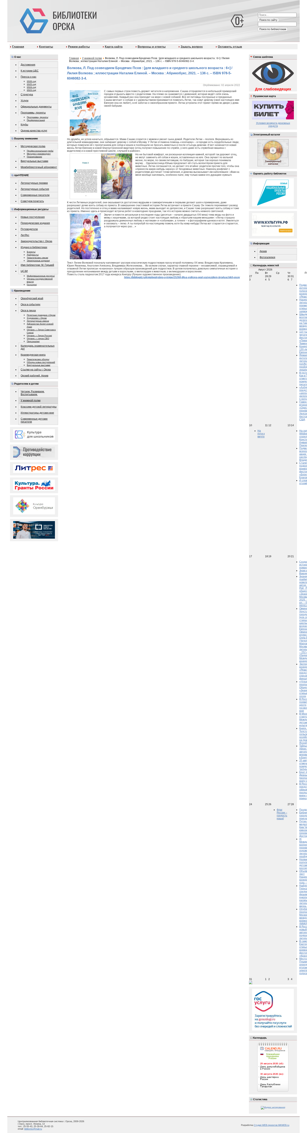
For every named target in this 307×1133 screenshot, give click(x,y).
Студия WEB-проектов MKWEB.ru (271, 1125)
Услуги (24, 100)
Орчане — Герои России (39, 335)
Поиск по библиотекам (272, 29)
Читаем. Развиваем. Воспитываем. (32, 393)
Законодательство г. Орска (36, 241)
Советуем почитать (32, 201)
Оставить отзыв (230, 46)
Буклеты (31, 252)
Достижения (28, 64)
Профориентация (36, 120)
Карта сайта (114, 46)
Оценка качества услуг (34, 130)
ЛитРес (25, 235)
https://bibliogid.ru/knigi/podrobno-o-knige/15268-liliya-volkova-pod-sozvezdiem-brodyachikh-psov (182, 277)
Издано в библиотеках (34, 247)
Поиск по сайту (268, 20)
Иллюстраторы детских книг (37, 412)
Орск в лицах (28, 310)
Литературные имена (38, 321)
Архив (263, 251)
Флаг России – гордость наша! (282, 814)
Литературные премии (34, 183)
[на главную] (57, 20)
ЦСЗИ (24, 271)
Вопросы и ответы (152, 46)
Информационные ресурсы (41, 276)
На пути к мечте (261, 433)
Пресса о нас (28, 76)
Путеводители (29, 229)
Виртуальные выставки (34, 161)
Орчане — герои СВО (38, 338)
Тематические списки (37, 257)
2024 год (31, 87)
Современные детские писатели (34, 420)
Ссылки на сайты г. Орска (36, 369)
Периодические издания (35, 223)
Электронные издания (38, 260)
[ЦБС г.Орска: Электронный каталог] (273, 165)
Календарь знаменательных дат (38, 347)
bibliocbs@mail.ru (33, 1129)
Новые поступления (33, 217)
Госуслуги (32, 284)
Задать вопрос (192, 46)
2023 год (31, 90)
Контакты (46, 46)
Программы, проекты (33, 112)
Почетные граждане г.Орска (41, 315)
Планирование (34, 156)
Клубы (24, 124)
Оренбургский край (32, 298)
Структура (27, 94)
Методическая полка (33, 146)
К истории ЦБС (30, 70)
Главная (18, 46)
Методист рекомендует (39, 154)
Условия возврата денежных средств (273, 125)
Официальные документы (36, 106)
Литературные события (35, 189)
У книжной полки (31, 400)
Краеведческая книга (33, 354)
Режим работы (79, 46)
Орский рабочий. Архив (34, 375)
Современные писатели (35, 195)
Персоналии (33, 341)
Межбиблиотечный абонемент (39, 167)
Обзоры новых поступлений (41, 362)
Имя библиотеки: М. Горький (37, 265)
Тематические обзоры (38, 359)
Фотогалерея (267, 257)
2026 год (31, 81)
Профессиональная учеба (40, 151)
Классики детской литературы (39, 406)
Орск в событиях (30, 304)
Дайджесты (32, 255)
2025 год (31, 84)
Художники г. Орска (37, 318)
